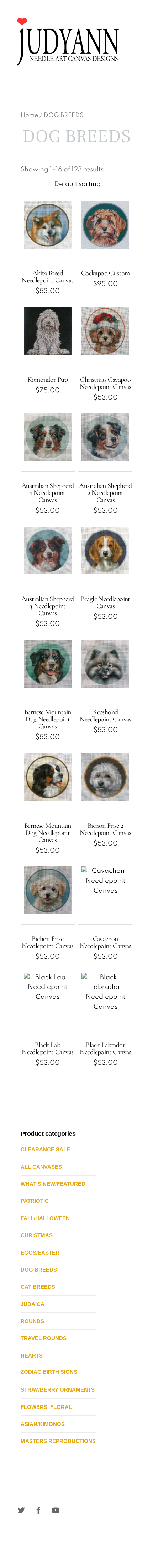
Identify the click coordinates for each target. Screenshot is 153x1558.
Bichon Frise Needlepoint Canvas (47, 942)
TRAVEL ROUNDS (44, 1338)
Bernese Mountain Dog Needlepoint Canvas (47, 719)
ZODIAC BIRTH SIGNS (49, 1372)
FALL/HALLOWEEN (45, 1218)
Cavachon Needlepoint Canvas (105, 942)
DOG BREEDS (39, 1270)
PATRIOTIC (35, 1201)
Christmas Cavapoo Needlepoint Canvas (105, 383)
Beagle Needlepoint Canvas (105, 602)
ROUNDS (32, 1321)
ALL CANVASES (41, 1167)
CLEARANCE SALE (45, 1149)
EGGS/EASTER (40, 1253)
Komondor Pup (47, 379)
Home (29, 115)
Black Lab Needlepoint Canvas (47, 1048)
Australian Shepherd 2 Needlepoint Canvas (105, 492)
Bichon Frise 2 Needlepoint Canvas (105, 829)
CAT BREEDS (38, 1287)
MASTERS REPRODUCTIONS (58, 1441)
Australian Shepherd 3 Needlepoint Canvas (47, 606)
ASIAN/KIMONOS (43, 1424)
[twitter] (21, 1510)
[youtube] (55, 1510)
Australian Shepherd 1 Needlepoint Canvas (47, 492)
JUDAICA (32, 1304)
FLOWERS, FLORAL (46, 1407)
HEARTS (32, 1356)
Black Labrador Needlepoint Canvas (105, 1048)
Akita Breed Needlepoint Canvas (47, 277)
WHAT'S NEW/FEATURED (53, 1184)
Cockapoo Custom (105, 273)
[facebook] (38, 1510)
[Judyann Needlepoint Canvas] (67, 70)
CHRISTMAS (37, 1235)
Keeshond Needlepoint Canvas (105, 716)
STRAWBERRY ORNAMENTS (58, 1390)
